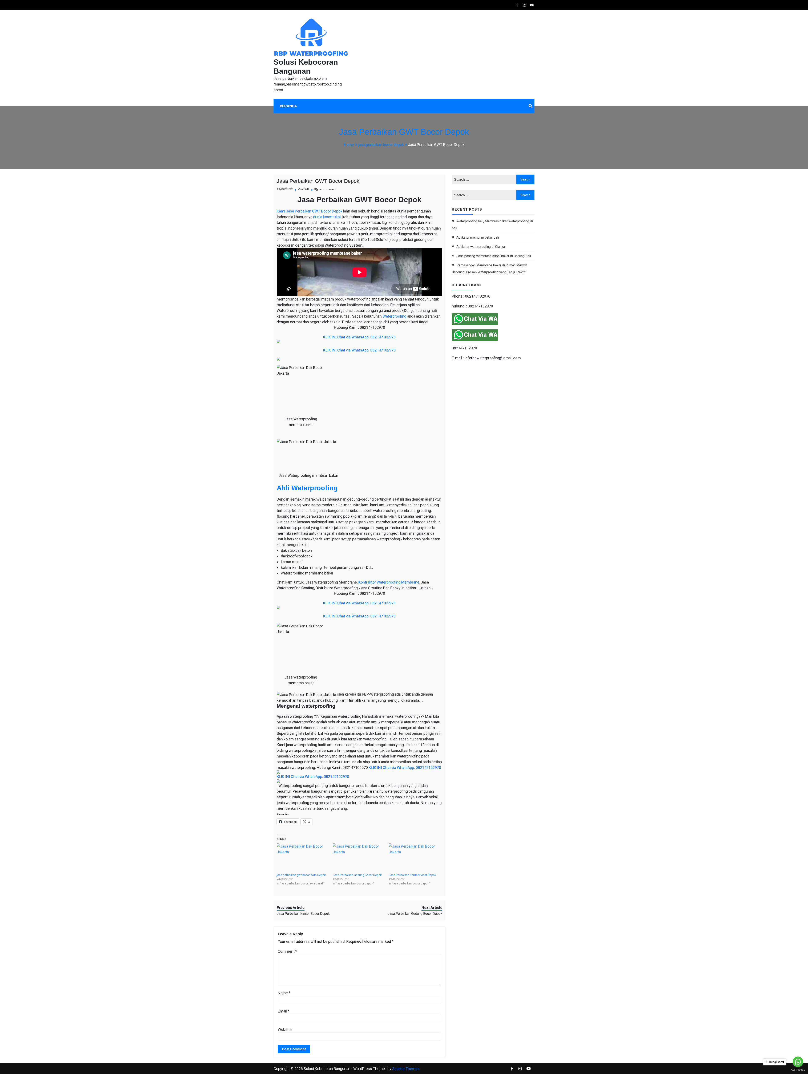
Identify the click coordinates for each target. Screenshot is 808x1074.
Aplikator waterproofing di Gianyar (481, 247)
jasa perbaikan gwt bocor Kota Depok (301, 875)
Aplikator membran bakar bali (477, 237)
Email (283, 1011)
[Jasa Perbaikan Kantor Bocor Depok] (414, 858)
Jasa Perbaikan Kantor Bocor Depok (412, 875)
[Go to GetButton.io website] (798, 1070)
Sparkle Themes (406, 1068)
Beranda (288, 106)
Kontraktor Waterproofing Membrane (388, 582)
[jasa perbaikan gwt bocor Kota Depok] (302, 858)
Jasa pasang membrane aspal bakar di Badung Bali (493, 256)
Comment (287, 951)
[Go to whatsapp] (798, 1062)
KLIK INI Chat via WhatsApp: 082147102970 (359, 337)
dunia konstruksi (327, 217)
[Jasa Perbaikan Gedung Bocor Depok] (358, 858)
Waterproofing (394, 316)
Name (284, 993)
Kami (281, 211)
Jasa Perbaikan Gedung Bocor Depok (357, 875)
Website (285, 1029)
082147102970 (464, 348)
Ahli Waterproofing (307, 488)
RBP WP (303, 189)
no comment (327, 189)
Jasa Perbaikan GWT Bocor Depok (318, 181)
